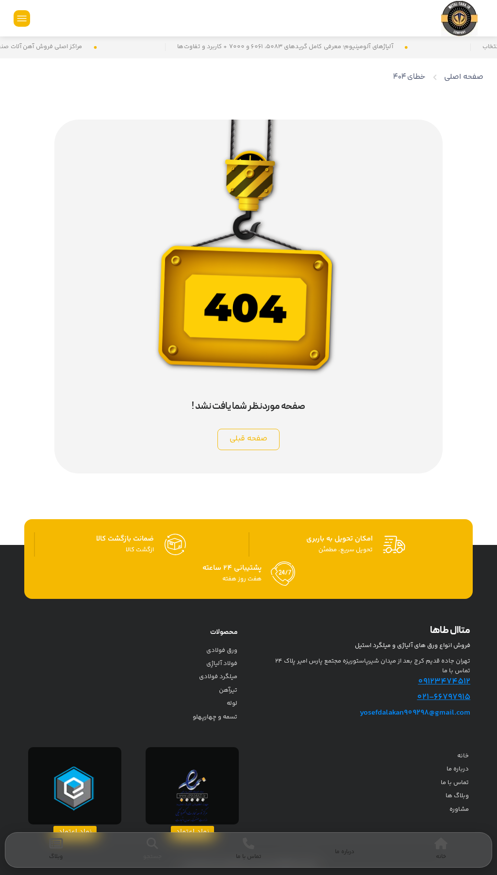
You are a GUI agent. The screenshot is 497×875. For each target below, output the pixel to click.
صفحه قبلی (248, 439)
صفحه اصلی (463, 77)
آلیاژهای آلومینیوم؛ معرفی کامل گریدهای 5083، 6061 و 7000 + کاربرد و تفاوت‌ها (307, 47)
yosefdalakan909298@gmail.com (415, 713)
